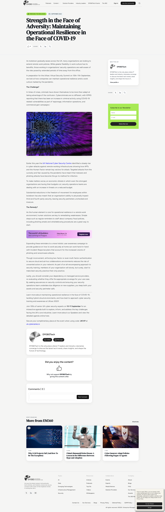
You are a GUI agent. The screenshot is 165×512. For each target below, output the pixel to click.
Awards (130, 493)
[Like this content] (28, 46)
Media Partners (110, 486)
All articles (135, 422)
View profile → (114, 82)
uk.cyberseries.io (33, 324)
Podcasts (48, 3)
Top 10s (88, 486)
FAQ (129, 486)
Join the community (128, 3)
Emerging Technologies (37, 14)
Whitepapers (90, 493)
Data (59, 483)
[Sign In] (47, 339)
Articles (88, 480)
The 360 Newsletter (134, 496)
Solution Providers (68, 3)
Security (60, 493)
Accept (149, 507)
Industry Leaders (81, 3)
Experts (108, 483)
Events (108, 480)
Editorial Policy (116, 503)
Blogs (129, 483)
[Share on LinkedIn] (45, 46)
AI (58, 480)
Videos (88, 490)
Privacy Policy (104, 503)
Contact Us (75, 503)
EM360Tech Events (94, 3)
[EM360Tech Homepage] (34, 482)
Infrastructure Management (66, 490)
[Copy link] (50, 46)
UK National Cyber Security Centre (57, 163)
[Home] (31, 5)
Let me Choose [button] (150, 504)
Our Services (132, 490)
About (130, 480)
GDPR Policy (128, 503)
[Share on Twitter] (41, 46)
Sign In (116, 3)
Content (55, 3)
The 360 (104, 3)
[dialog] (149, 500)
